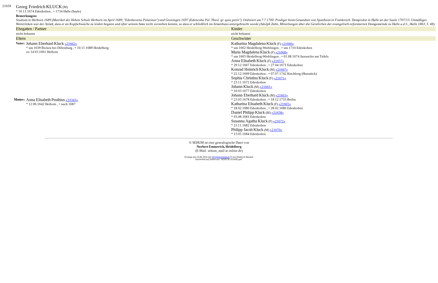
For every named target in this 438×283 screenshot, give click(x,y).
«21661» (266, 87)
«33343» (72, 100)
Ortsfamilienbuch (221, 157)
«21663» (282, 95)
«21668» (281, 52)
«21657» (278, 61)
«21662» (71, 44)
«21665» (285, 104)
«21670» (276, 130)
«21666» (288, 44)
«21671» (280, 78)
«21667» (282, 69)
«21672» (279, 121)
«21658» (277, 113)
